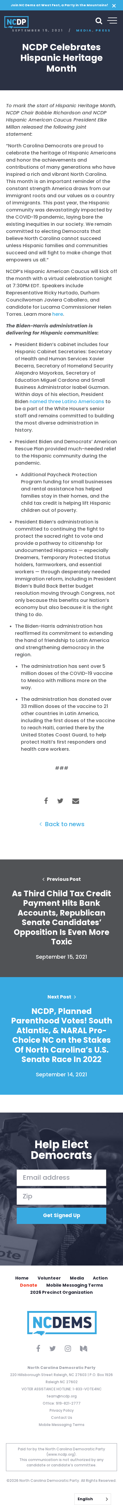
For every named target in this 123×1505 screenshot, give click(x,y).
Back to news (64, 824)
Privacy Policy (62, 1410)
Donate (28, 1285)
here (57, 314)
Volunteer (49, 1278)
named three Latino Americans (67, 401)
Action (100, 1278)
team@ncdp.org (62, 1396)
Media (77, 1278)
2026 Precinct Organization (61, 1292)
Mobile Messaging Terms (74, 1285)
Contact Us (61, 1417)
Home (22, 1278)
